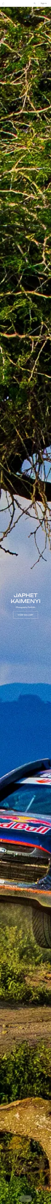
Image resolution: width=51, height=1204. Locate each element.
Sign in (44, 3)
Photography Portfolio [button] (25, 607)
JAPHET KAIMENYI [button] (25, 598)
